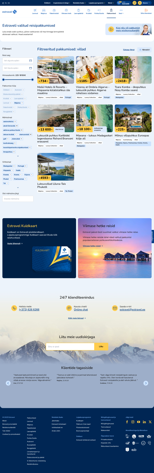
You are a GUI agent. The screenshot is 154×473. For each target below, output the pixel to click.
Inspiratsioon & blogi (60, 3)
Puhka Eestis (32, 438)
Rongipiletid (31, 448)
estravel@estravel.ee (132, 309)
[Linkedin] (144, 421)
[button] (14, 392)
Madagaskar (119, 97)
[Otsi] (134, 3)
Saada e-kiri (125, 306)
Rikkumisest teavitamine (110, 446)
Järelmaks (55, 421)
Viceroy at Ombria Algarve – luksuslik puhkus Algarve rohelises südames (92, 90)
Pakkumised (31, 418)
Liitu (101, 346)
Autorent (30, 441)
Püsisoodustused (82, 427)
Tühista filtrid (128, 50)
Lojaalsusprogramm (96, 3)
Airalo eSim (56, 431)
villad (61, 97)
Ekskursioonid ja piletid (35, 457)
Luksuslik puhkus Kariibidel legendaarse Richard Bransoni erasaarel (55, 138)
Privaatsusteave (107, 439)
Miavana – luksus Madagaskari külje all (94, 137)
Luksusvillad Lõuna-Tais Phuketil (51, 185)
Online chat (81, 309)
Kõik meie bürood (75, 318)
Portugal (68, 97)
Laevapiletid (31, 431)
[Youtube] (138, 421)
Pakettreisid (31, 428)
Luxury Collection (51, 97)
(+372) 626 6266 (29, 309)
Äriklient (47, 3)
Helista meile (25, 306)
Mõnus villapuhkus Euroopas (132, 135)
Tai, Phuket (69, 191)
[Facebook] (127, 421)
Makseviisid (105, 430)
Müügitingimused (107, 424)
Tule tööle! (6, 431)
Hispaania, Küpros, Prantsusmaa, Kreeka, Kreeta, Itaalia (132, 144)
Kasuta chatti (80, 306)
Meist (110, 3)
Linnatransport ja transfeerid (33, 453)
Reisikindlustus (32, 464)
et (3, 3)
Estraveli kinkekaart (59, 424)
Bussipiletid (31, 445)
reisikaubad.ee (57, 427)
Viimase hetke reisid (92, 246)
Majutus (40, 97)
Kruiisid (30, 435)
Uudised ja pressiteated (11, 434)
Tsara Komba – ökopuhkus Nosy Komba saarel (130, 89)
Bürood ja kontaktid (9, 424)
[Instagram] (132, 421)
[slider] (3, 80)
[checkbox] (18, 103)
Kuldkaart (79, 421)
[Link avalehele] (9, 12)
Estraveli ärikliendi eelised (86, 440)
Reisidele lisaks (78, 3)
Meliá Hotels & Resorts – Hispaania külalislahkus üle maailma (53, 90)
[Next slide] (145, 383)
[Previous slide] (8, 383)
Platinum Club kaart (83, 424)
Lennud (30, 421)
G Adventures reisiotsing (36, 461)
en (9, 3)
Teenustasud (106, 427)
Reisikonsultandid (8, 427)
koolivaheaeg (127, 140)
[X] (150, 421)
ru (6, 3)
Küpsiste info (106, 443)
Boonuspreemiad (82, 431)
